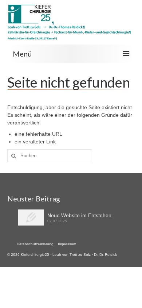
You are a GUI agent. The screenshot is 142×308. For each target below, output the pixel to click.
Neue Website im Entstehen (79, 215)
